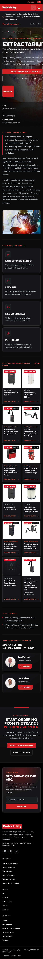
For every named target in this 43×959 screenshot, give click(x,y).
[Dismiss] (39, 24)
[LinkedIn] (4, 851)
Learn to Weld (7, 936)
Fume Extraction (8, 875)
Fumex (4, 906)
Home (4, 32)
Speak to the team (21, 753)
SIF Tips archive (8, 932)
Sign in (32, 24)
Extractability (7, 902)
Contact (5, 940)
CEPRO (5, 898)
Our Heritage (7, 924)
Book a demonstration (10, 883)
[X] (16, 851)
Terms (19, 955)
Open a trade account (11, 24)
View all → (36, 364)
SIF (3, 894)
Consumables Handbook (11, 928)
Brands (10, 32)
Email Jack (26, 687)
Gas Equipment (7, 871)
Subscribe (21, 806)
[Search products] (33, 7)
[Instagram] (10, 851)
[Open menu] (39, 7)
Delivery (6, 955)
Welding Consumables (10, 863)
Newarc (5, 910)
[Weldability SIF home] (9, 7)
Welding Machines (8, 879)
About (4, 920)
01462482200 (31, 2)
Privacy (13, 955)
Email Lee (26, 666)
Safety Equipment (8, 867)
